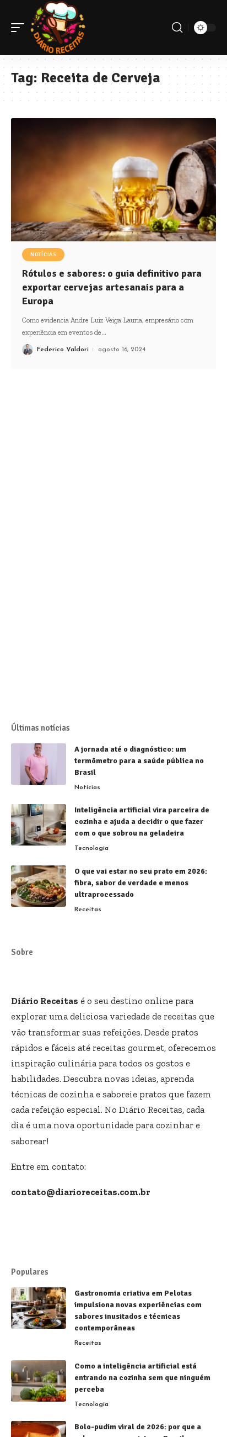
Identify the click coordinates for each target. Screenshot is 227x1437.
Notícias (43, 254)
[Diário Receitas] (58, 27)
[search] (177, 27)
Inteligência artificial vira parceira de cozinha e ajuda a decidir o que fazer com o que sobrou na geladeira (141, 821)
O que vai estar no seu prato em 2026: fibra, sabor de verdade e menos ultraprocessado (140, 883)
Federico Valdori (63, 349)
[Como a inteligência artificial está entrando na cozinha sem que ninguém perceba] (38, 1381)
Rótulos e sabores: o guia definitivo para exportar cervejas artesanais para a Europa (112, 287)
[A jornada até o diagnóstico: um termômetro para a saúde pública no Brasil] (38, 764)
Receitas (87, 909)
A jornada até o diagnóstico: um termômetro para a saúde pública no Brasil (139, 760)
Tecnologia (91, 848)
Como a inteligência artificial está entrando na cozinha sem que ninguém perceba (142, 1377)
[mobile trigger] (20, 27)
